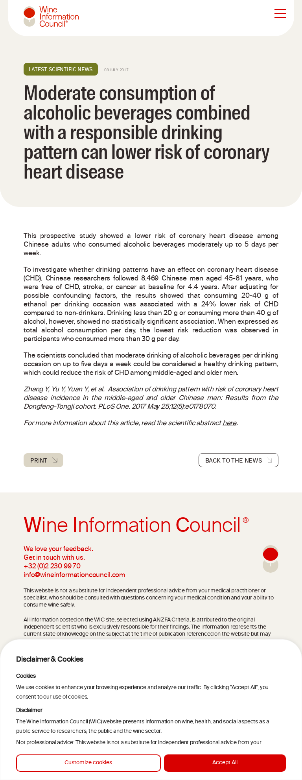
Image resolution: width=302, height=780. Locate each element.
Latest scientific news (61, 69)
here (229, 424)
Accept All (225, 763)
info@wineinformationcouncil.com (74, 575)
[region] (151, 709)
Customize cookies (88, 763)
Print (38, 460)
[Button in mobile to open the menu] (280, 13)
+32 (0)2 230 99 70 (52, 567)
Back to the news (233, 460)
